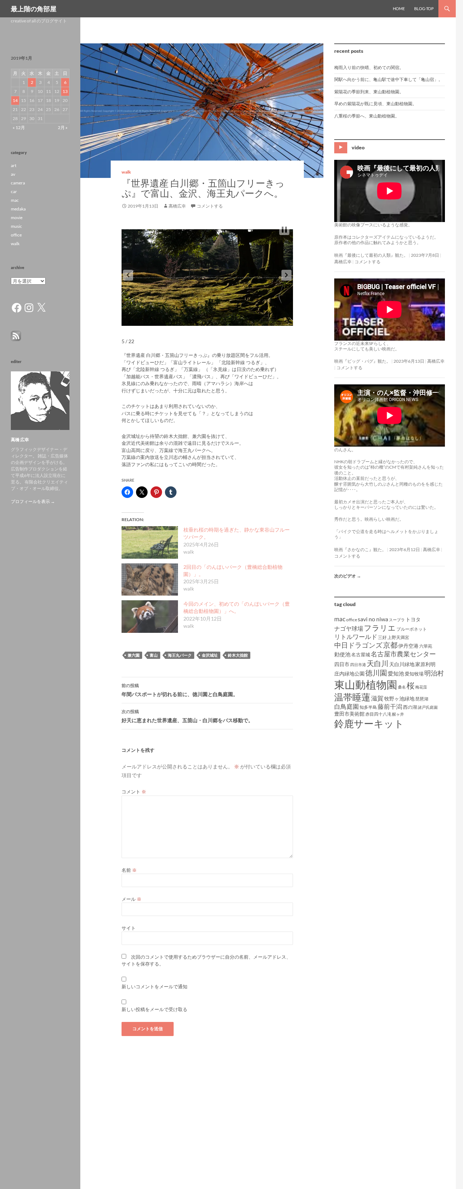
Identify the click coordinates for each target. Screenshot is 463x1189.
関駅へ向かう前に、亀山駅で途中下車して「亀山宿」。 (388, 79)
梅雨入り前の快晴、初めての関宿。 (369, 67)
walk (126, 172)
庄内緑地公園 (349, 673)
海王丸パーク (180, 655)
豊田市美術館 (349, 714)
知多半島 (368, 707)
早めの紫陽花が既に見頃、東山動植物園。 (375, 103)
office (351, 619)
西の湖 (410, 707)
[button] (128, 275)
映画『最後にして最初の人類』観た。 (371, 255)
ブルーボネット (411, 629)
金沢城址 (210, 655)
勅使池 (342, 654)
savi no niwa (373, 618)
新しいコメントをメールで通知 (154, 986)
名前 (129, 870)
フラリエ (380, 627)
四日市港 (358, 664)
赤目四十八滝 (378, 714)
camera (18, 183)
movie (16, 217)
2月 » (63, 127)
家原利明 (425, 664)
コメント (134, 791)
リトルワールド (355, 636)
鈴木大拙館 (238, 655)
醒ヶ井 (398, 714)
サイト (129, 928)
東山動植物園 (365, 684)
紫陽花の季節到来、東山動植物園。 (369, 91)
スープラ (397, 619)
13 (65, 91)
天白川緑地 (402, 664)
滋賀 (377, 698)
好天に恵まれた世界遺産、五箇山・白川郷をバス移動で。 (187, 716)
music (16, 226)
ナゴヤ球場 (348, 628)
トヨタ (413, 619)
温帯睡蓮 (352, 697)
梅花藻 (421, 687)
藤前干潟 (390, 706)
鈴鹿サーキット (369, 723)
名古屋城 (360, 654)
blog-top (424, 8)
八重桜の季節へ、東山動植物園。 (366, 116)
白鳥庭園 (346, 706)
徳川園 (376, 672)
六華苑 (425, 646)
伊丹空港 (408, 646)
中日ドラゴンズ (358, 645)
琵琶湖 (421, 699)
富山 (154, 655)
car (14, 191)
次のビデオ (347, 576)
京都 (390, 644)
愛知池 (396, 673)
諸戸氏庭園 (428, 707)
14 (15, 100)
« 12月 (19, 127)
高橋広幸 (177, 206)
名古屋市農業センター (403, 654)
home (399, 8)
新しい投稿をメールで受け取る (154, 1009)
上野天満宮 (398, 637)
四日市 (341, 664)
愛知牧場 (414, 674)
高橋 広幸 (20, 439)
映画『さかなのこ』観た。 (360, 549)
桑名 (402, 687)
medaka (18, 209)
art (13, 165)
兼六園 (134, 655)
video (358, 147)
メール (131, 899)
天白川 (377, 663)
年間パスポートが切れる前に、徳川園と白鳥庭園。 (180, 690)
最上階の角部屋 (33, 9)
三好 (382, 637)
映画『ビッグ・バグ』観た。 (362, 361)
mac (339, 619)
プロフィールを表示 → (33, 501)
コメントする (210, 206)
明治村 (434, 673)
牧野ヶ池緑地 (399, 698)
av (13, 174)
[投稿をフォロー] (16, 335)
